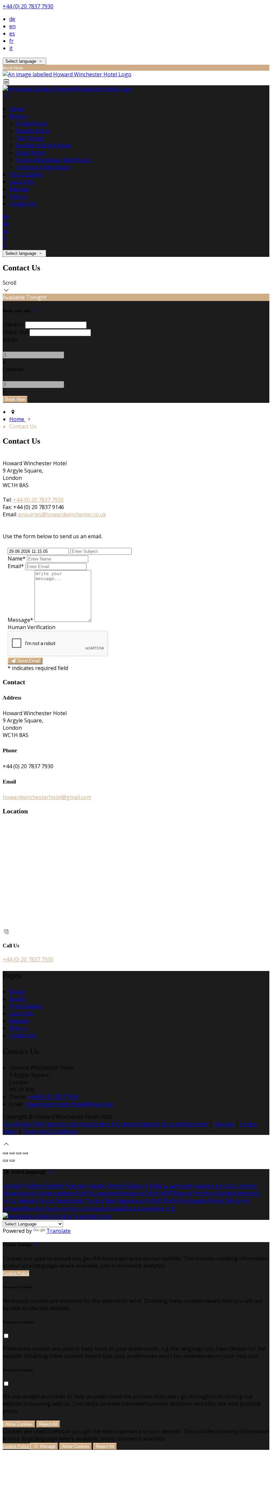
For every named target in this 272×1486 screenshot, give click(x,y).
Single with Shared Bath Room (53, 160)
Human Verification (31, 627)
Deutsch (13, 1185)
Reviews (19, 189)
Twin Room (30, 138)
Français (75, 1185)
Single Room (31, 123)
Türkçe (94, 1200)
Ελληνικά (136, 1185)
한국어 (171, 1200)
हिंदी (168, 1193)
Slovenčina (150, 1208)
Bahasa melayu (55, 1193)
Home (16, 108)
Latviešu (247, 1185)
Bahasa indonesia (238, 1193)
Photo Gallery (26, 174)
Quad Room (30, 152)
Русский (13, 1208)
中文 (170, 1208)
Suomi (186, 1185)
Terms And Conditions (50, 1131)
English (34, 1185)
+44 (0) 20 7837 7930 (28, 6)
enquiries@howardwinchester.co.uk (62, 514)
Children (13, 369)
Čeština (153, 1193)
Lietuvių (225, 1185)
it (11, 48)
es (12, 33)
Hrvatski (204, 1193)
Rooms (18, 116)
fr (11, 40)
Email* (16, 566)
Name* (17, 558)
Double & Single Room (44, 145)
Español (54, 1185)
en (12, 26)
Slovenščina (121, 1208)
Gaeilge (204, 1185)
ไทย (109, 1200)
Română (34, 1208)
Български (103, 1193)
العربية (170, 1185)
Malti (82, 1193)
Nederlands (70, 1200)
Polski (215, 1200)
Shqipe (96, 1208)
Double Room (33, 130)
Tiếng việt (236, 1200)
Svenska (56, 1208)
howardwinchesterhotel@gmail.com (47, 797)
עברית (9, 1200)
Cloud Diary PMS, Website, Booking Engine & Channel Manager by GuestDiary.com (105, 1124)
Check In (13, 324)
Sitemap (224, 1124)
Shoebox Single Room (43, 167)
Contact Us (22, 203)
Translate (58, 1230)
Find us (18, 196)
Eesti (155, 1185)
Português (193, 1200)
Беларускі (130, 1193)
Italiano (96, 1185)
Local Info (21, 182)
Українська (129, 1200)
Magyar (183, 1193)
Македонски (19, 1193)
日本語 (154, 1200)
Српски (77, 1208)
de (12, 19)
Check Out (15, 332)
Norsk (46, 1200)
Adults (10, 339)
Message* (20, 620)
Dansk (115, 1185)
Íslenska (27, 1200)
